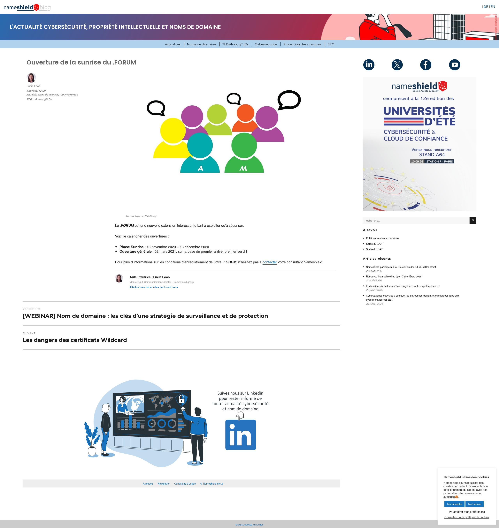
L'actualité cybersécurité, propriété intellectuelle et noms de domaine (115, 27)
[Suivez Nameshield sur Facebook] (434, 65)
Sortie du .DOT (374, 243)
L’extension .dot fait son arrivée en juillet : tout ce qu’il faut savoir (402, 286)
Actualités (172, 44)
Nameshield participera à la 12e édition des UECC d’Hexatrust (401, 267)
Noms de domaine (201, 44)
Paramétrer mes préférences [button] (467, 511)
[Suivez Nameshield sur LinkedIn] (377, 65)
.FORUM (32, 99)
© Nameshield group (211, 483)
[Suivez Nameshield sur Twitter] (405, 65)
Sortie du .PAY (374, 249)
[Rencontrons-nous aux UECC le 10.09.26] (419, 144)
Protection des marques (302, 44)
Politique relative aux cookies (382, 238)
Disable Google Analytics (249, 524)
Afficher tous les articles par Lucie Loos (154, 287)
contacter (270, 261)
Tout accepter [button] (454, 504)
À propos (148, 483)
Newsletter (164, 483)
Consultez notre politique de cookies (466, 517)
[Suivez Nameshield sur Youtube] (462, 65)
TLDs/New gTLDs (235, 44)
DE (486, 6)
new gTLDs (45, 99)
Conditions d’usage (185, 483)
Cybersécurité (266, 44)
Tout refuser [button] (474, 504)
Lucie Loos (33, 85)
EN (493, 6)
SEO (331, 44)
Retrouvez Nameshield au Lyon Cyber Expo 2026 (393, 276)
